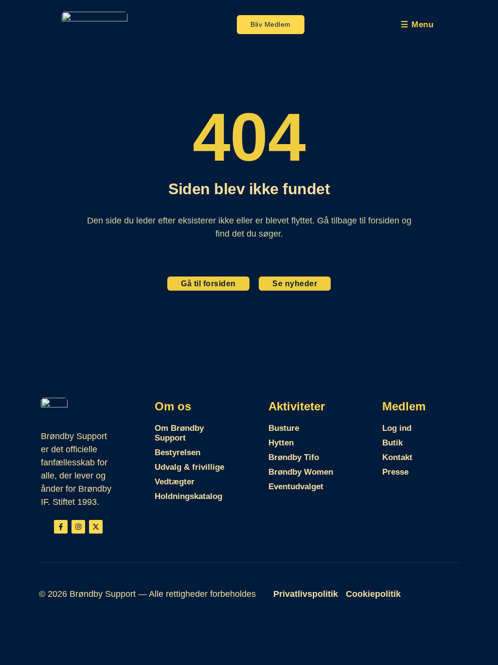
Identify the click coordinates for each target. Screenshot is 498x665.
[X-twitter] (96, 527)
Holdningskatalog (188, 496)
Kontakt (397, 457)
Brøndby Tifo (293, 457)
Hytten (281, 442)
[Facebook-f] (61, 527)
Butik (392, 442)
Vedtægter (175, 481)
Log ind (396, 428)
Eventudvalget (295, 486)
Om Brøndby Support (179, 433)
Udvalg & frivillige (189, 467)
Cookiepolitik (373, 594)
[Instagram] (78, 527)
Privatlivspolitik (305, 594)
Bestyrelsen (177, 452)
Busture (283, 428)
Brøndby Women (300, 472)
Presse (395, 472)
